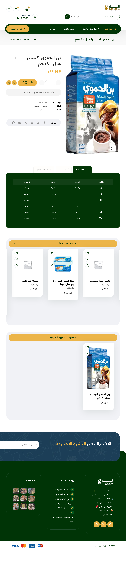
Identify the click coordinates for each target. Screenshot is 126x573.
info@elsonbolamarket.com (63, 519)
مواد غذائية (43, 110)
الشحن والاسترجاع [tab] (44, 169)
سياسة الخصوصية (62, 489)
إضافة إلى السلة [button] (97, 297)
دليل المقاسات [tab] (82, 169)
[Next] (14, 244)
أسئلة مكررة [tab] (63, 169)
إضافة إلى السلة (26, 83)
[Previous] (19, 244)
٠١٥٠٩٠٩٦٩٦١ (63, 508)
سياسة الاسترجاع (62, 494)
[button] (68, 16)
